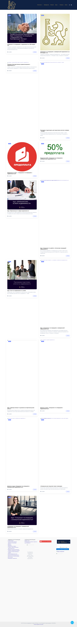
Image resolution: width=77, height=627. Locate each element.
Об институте (39, 4)
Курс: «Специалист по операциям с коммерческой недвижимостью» (52, 328)
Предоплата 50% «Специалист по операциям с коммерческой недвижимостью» (51, 158)
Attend (35, 70)
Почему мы (61, 4)
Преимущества (46, 4)
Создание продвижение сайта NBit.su (38, 624)
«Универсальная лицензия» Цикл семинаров (51, 486)
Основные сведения (10, 540)
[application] (42, 4)
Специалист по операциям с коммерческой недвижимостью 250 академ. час (55, 52)
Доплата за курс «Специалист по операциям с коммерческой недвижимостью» (18, 487)
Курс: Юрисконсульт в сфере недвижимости (18, 210)
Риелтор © (52, 4)
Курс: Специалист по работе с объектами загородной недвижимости (53, 249)
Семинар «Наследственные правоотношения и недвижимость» (18, 65)
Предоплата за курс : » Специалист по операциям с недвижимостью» (19, 173)
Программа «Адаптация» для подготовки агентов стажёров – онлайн (54, 131)
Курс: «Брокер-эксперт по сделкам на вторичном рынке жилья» (20, 408)
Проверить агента (27, 540)
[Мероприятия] (22, 28)
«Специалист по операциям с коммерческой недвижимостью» (18, 527)
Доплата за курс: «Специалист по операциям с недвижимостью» (51, 408)
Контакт (66, 4)
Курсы (56, 4)
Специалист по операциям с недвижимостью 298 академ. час (21, 45)
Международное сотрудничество (12, 558)
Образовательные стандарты (12, 546)
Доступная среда (10, 557)
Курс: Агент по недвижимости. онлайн (16, 290)
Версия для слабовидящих (46, 541)
